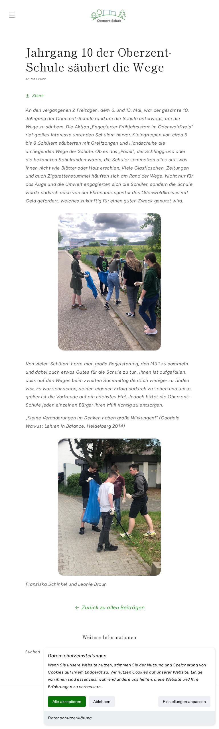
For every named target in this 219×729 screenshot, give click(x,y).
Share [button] (38, 95)
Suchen (32, 652)
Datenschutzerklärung (70, 718)
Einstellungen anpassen (184, 701)
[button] (12, 15)
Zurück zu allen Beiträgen (113, 607)
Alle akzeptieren (66, 701)
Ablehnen (101, 701)
